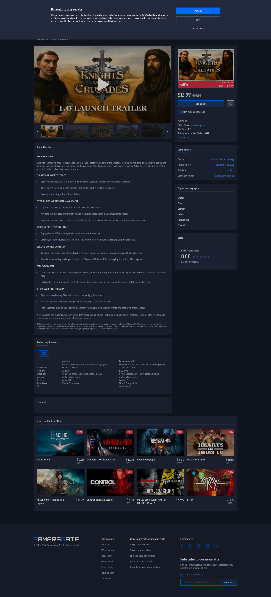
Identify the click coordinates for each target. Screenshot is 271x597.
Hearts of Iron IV (196, 459)
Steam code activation (140, 550)
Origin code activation (140, 544)
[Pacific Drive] (60, 442)
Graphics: (41, 373)
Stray (190, 499)
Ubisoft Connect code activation (145, 567)
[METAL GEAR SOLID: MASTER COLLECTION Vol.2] (160, 482)
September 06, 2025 (225, 164)
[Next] (167, 131)
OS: (38, 386)
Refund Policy (107, 572)
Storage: (41, 377)
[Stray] (210, 482)
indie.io (231, 170)
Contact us (106, 578)
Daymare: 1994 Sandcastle (101, 459)
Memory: (41, 370)
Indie (212, 159)
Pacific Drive (43, 459)
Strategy (230, 159)
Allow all (198, 11)
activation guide (198, 125)
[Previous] (37, 131)
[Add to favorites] (230, 103)
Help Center (106, 555)
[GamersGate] (57, 542)
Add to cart (201, 103)
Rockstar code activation (141, 561)
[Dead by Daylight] (160, 442)
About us (105, 544)
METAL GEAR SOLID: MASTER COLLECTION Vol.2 (151, 501)
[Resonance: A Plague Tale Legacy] (60, 482)
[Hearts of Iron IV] (210, 442)
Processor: (42, 367)
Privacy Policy (107, 567)
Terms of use (107, 561)
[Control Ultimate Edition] (110, 482)
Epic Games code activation (143, 555)
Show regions (184, 137)
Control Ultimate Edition (100, 499)
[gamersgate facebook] (182, 546)
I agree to (194, 574)
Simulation (220, 159)
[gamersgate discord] (207, 546)
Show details (198, 28)
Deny (198, 19)
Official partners (108, 550)
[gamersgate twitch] (198, 546)
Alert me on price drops (194, 112)
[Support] (215, 546)
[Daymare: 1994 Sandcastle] (110, 442)
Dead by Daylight (146, 459)
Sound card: (42, 383)
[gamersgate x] (190, 546)
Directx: (40, 380)
